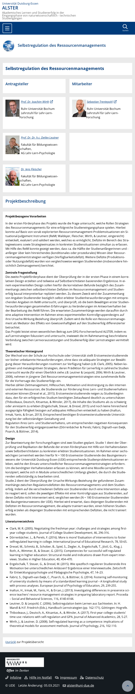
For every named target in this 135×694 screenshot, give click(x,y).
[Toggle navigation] (7, 28)
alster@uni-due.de (80, 685)
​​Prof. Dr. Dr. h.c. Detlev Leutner (40, 138)
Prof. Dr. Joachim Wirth (35, 102)
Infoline (15, 677)
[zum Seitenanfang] (127, 686)
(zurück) (10, 642)
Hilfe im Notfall (40, 677)
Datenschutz (94, 677)
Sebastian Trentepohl (100, 102)
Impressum (68, 677)
